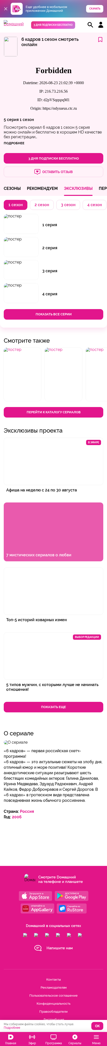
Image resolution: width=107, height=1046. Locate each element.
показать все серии (54, 314)
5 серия (11, 119)
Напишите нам (60, 948)
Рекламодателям (54, 987)
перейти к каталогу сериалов (54, 412)
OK (97, 1026)
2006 (17, 817)
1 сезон (27, 119)
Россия (27, 811)
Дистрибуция (53, 1019)
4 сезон (94, 204)
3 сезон (68, 204)
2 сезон (42, 204)
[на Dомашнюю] (14, 24)
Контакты (53, 979)
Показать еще (53, 707)
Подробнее (12, 1027)
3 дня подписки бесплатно (53, 25)
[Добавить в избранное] (100, 40)
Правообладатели (53, 1011)
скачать (94, 8)
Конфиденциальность (53, 1003)
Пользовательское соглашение (53, 995)
